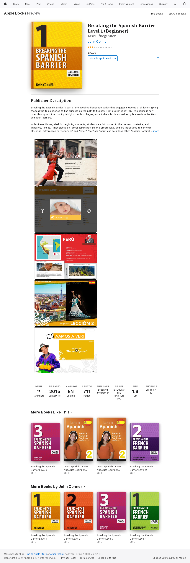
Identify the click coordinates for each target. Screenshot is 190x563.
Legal (101, 558)
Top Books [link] (157, 13)
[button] (175, 4)
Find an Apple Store (36, 554)
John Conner (98, 41)
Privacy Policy (68, 558)
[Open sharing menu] (158, 58)
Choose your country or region (169, 558)
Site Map (111, 558)
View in (101, 58)
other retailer (57, 554)
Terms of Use (87, 558)
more (156, 131)
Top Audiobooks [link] (176, 13)
